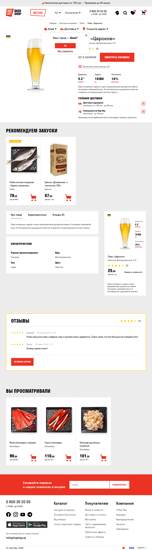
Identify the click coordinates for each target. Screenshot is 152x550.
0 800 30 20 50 (98, 11)
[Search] (125, 13)
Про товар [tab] (16, 214)
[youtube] (22, 514)
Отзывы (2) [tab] (58, 214)
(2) (97, 48)
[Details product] (23, 159)
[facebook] (8, 514)
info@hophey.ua (16, 537)
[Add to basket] (33, 198)
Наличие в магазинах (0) (96, 66)
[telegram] (29, 514)
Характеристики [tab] (37, 214)
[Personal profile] (117, 13)
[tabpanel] (35, 65)
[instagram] (15, 514)
